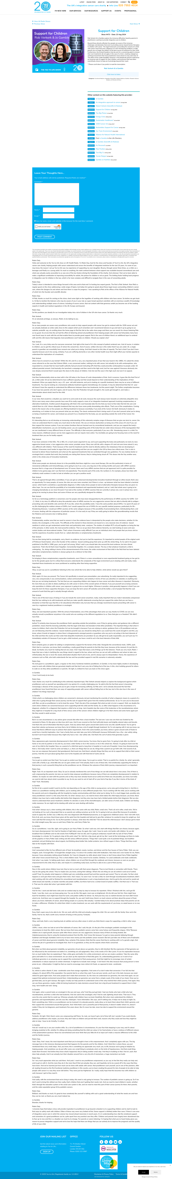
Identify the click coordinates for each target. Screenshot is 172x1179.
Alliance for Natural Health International (110, 135)
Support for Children (103, 109)
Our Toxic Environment (104, 131)
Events (118, 11)
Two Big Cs (100, 152)
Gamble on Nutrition (103, 160)
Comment (38, 182)
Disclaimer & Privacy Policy (104, 1174)
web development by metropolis (102, 1176)
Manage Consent (146, 1177)
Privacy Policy (154, 1177)
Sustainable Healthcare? (105, 120)
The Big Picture (101, 113)
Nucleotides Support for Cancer (107, 127)
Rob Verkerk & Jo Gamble (113, 68)
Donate (134, 2)
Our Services (75, 11)
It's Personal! (100, 145)
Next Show (134, 24)
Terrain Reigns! (101, 156)
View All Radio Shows (42, 21)
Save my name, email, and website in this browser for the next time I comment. (64, 221)
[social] (101, 1142)
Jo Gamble (99, 99)
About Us (101, 2)
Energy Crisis (100, 117)
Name (37, 210)
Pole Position (101, 149)
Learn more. (163, 1166)
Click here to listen (113, 74)
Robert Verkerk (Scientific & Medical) (109, 106)
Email (37, 216)
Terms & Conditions (123, 1174)
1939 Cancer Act (102, 124)
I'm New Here (60, 11)
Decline (155, 1172)
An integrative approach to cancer (108, 102)
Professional (130, 11)
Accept (143, 1172)
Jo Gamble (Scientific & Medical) (107, 142)
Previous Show (39, 24)
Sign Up (46, 1152)
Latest (82, 2)
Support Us (106, 11)
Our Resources (91, 11)
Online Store (91, 2)
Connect (123, 2)
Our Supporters (112, 2)
